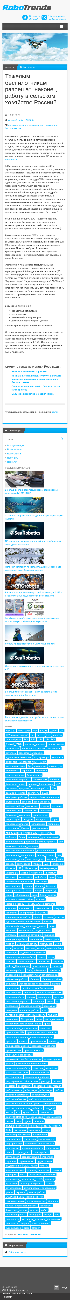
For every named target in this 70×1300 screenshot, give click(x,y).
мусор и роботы (54, 948)
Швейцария (35, 1214)
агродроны (37, 752)
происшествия (13, 1050)
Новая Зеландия (40, 965)
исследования (13, 885)
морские (30, 948)
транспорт (11, 1183)
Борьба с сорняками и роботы (29, 371)
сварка (9, 1121)
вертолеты (33, 792)
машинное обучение (30, 934)
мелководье (36, 939)
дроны (40, 854)
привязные (45, 1028)
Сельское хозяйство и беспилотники (33, 393)
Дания (22, 837)
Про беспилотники (57, 18)
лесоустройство (14, 925)
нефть (9, 965)
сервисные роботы (51, 1125)
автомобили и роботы (33, 748)
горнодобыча (42, 819)
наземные (39, 952)
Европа (50, 854)
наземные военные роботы (20, 957)
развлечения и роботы (18, 1067)
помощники (12, 1019)
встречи (45, 806)
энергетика (12, 1223)
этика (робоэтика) (40, 1223)
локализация (26, 930)
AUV (35, 730)
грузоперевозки (40, 828)
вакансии (11, 792)
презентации (13, 1028)
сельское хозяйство (18, 124)
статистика (47, 1156)
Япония (36, 1227)
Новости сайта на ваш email (17, 1293)
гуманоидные (31, 832)
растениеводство (40, 1072)
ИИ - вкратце (30, 868)
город (55, 819)
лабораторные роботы (29, 921)
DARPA (53, 730)
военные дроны (42, 801)
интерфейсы (25, 877)
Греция (25, 828)
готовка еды (12, 828)
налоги (41, 957)
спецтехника (52, 1147)
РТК (18, 1112)
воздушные (32, 806)
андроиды (11, 761)
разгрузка (38, 1067)
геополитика (30, 810)
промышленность (33, 1050)
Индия (24, 872)
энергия (24, 1223)
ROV (26, 739)
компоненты (25, 908)
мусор (40, 948)
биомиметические (15, 783)
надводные (26, 952)
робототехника (14, 1090)
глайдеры (28, 819)
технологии (35, 1174)
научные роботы (26, 961)
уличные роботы (36, 1192)
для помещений (50, 837)
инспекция (50, 872)
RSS (20, 1234)
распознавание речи (17, 1072)
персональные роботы (18, 1001)
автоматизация (56, 743)
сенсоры (34, 1125)
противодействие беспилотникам (24, 1059)
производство (56, 1041)
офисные (29, 992)
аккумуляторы (41, 757)
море (9, 948)
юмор (26, 1227)
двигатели (33, 837)
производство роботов (43, 1045)
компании (11, 908)
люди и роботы (43, 930)
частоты (33, 1210)
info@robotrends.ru (15, 1290)
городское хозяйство (17, 823)
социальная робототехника (39, 1143)
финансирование (15, 1201)
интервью (11, 877)
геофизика (45, 810)
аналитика (57, 757)
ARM (27, 730)
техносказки (12, 1178)
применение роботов (41, 1036)
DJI (32, 735)
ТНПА (39, 1178)
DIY (61, 730)
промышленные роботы (19, 1054)
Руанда (27, 1112)
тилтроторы (27, 1178)
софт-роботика (14, 1143)
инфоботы (40, 877)
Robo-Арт (12, 461)
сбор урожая (36, 1116)
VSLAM (10, 743)
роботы (59, 1090)
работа (10, 1063)
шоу (57, 1214)
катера (38, 890)
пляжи (50, 1001)
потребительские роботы (19, 1023)
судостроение (13, 1165)
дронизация (12, 854)
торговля (50, 1178)
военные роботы (15, 806)
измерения (57, 863)
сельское (39, 1121)
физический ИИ (34, 1196)
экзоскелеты (12, 1218)
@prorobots (34, 16)
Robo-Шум (12, 457)
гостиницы (53, 823)
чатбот (44, 1210)
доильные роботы (46, 841)
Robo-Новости (27, 67)
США (26, 1165)
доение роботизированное (20, 841)
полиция (52, 1014)
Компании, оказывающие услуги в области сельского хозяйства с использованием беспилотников (37, 379)
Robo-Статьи (14, 453)
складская (34, 1130)
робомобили (24, 1085)
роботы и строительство (19, 1103)
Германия (11, 814)
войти (55, 411)
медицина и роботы (16, 939)
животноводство (35, 859)
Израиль (10, 868)
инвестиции (12, 872)
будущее (24, 788)
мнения (10, 943)
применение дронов (17, 1036)
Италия (39, 885)
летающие (31, 925)
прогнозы (11, 1041)
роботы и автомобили (17, 1094)
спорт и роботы (41, 1152)
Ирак (51, 877)
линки (52, 925)
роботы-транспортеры (18, 1107)
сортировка (30, 1139)
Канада (28, 890)
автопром (11, 752)
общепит (34, 979)
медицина (48, 934)
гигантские (24, 814)
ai (14, 730)
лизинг (42, 925)
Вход (64, 1287)
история (28, 885)
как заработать (14, 890)
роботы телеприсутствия (47, 1103)
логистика (11, 930)
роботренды (45, 1090)
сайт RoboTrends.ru (16, 1116)
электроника (54, 1218)
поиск (45, 1010)
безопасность (34, 775)
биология (55, 779)
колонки (40, 899)
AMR (20, 730)
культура (48, 917)
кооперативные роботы (18, 917)
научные (10, 961)
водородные (12, 801)
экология (40, 1218)
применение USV (15, 1032)
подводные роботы (31, 1005)
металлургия (52, 939)
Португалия (27, 1019)
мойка (58, 943)
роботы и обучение (16, 1099)
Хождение (11, 1210)
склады (46, 1130)
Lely (48, 735)
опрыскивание (13, 992)
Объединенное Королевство (34, 983)
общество (11, 983)
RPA (33, 739)
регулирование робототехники (22, 1081)
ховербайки (46, 1205)
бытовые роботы (40, 788)
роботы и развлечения (41, 1099)
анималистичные (28, 761)
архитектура (55, 766)
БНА (58, 783)
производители (38, 1041)
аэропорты (27, 770)
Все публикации (15, 445)
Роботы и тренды (56, 16)
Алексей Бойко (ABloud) (21, 119)
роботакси (39, 1085)
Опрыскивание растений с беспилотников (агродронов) (36, 388)
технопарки (49, 1174)
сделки (27, 1121)
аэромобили (12, 770)
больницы (11, 788)
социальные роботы (32, 1147)
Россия (10, 1112)
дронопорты (27, 854)
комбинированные (16, 903)
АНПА (43, 761)
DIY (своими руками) (17, 735)
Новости (9, 67)
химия (9, 1205)
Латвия (48, 921)
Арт (30, 766)
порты (39, 1019)
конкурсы (58, 908)
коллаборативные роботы (20, 899)
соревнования (13, 1139)
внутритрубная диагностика (44, 797)
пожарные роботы (29, 1010)
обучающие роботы (16, 979)
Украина (20, 1192)
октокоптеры (12, 988)
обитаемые (40, 970)
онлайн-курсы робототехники (37, 988)
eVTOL (40, 735)
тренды (50, 1183)
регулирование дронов (37, 1076)
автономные (54, 748)
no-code (57, 735)
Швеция (48, 1214)
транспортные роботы (31, 1183)
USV (40, 739)
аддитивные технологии (19, 757)
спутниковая (12, 1156)
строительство (26, 1161)
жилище (51, 859)
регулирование (14, 1076)
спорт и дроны (22, 1152)
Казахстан (50, 885)
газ (19, 810)
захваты (10, 863)
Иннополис (36, 872)
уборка (9, 1192)
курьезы (59, 917)
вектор (21, 792)
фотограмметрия (36, 1201)
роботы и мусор (40, 1094)
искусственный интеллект (19, 881)
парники (31, 996)
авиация (40, 743)
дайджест (11, 837)
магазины (11, 934)
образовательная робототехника (39, 974)
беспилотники (40, 779)
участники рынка (15, 1196)
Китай (43, 894)
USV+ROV (50, 739)
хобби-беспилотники (26, 1205)
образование (13, 974)
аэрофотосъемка (15, 775)
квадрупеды (51, 890)
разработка (51, 1067)
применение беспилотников (42, 1032)
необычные (44, 961)
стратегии (11, 1161)
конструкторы (27, 912)
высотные (57, 806)
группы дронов (14, 832)
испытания (41, 881)
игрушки (37, 863)
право (47, 1023)
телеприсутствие (15, 1170)
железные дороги (15, 859)
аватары (29, 743)
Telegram (35, 1234)
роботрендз (30, 1090)
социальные (12, 1147)
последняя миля (54, 1019)
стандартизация (30, 1156)
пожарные (11, 1010)
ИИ (19, 868)
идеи (46, 863)
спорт (9, 1152)
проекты (23, 1041)
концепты (41, 912)
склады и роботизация (18, 1134)
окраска (56, 983)
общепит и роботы (52, 979)
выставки (11, 810)
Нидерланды (22, 965)
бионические (46, 783)
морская (18, 948)
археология (40, 766)
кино (34, 894)
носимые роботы (15, 970)
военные (26, 801)
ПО (57, 1001)
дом (61, 841)
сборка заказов (53, 1116)
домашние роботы (16, 846)
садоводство (46, 1112)
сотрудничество (46, 1139)
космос (37, 917)
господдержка (38, 823)
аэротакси (41, 770)
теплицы (31, 1170)
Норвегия (57, 965)
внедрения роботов (16, 797)
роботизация (54, 1085)
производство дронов (17, 1045)
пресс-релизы (29, 1028)
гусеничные (47, 832)
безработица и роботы (18, 779)
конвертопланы (43, 908)
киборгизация (22, 894)
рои (47, 1107)
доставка (33, 846)
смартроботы (40, 1134)
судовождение (44, 1161)
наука (51, 957)
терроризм (11, 1174)
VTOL (19, 743)
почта (38, 1023)
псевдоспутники (52, 1059)
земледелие (36, 124)
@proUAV (33, 18)
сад (35, 1112)
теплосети (43, 1170)
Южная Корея (13, 1227)
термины (56, 1170)
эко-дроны (27, 1218)
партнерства (44, 996)
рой (53, 1107)
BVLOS (43, 730)
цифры (23, 1210)
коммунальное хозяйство (41, 903)
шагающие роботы (16, 1214)
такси (34, 1165)
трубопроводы (13, 1187)
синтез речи (20, 1130)
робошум (37, 1107)
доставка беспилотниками (20, 850)
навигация (11, 952)
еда (59, 854)
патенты (58, 996)
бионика (32, 783)
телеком (44, 1165)
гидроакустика (40, 814)
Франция (53, 1201)
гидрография (13, 819)
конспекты (11, 912)
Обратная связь (17, 1252)
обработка (54, 970)
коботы (52, 894)
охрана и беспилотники (49, 992)
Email (26, 1234)
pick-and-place (13, 739)
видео (45, 792)
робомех (10, 1085)
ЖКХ (60, 859)
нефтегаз (58, 961)
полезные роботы (35, 1014)
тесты (23, 1174)
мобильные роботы (27, 943)
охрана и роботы (15, 996)
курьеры (10, 921)
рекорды (45, 1081)
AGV (8, 730)
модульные (46, 943)
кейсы (9, 894)
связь (18, 1121)
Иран (59, 877)
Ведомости (11, 159)
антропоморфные (15, 766)
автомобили (12, 748)
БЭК (54, 788)
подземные (49, 1005)
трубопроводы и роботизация (40, 1187)
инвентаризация (48, 868)
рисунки (57, 1081)
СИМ (8, 1130)
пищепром (38, 1001)
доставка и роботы (46, 850)
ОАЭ (29, 970)
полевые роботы (15, 1014)
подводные (12, 1005)
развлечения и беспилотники (31, 1063)
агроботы (24, 752)
